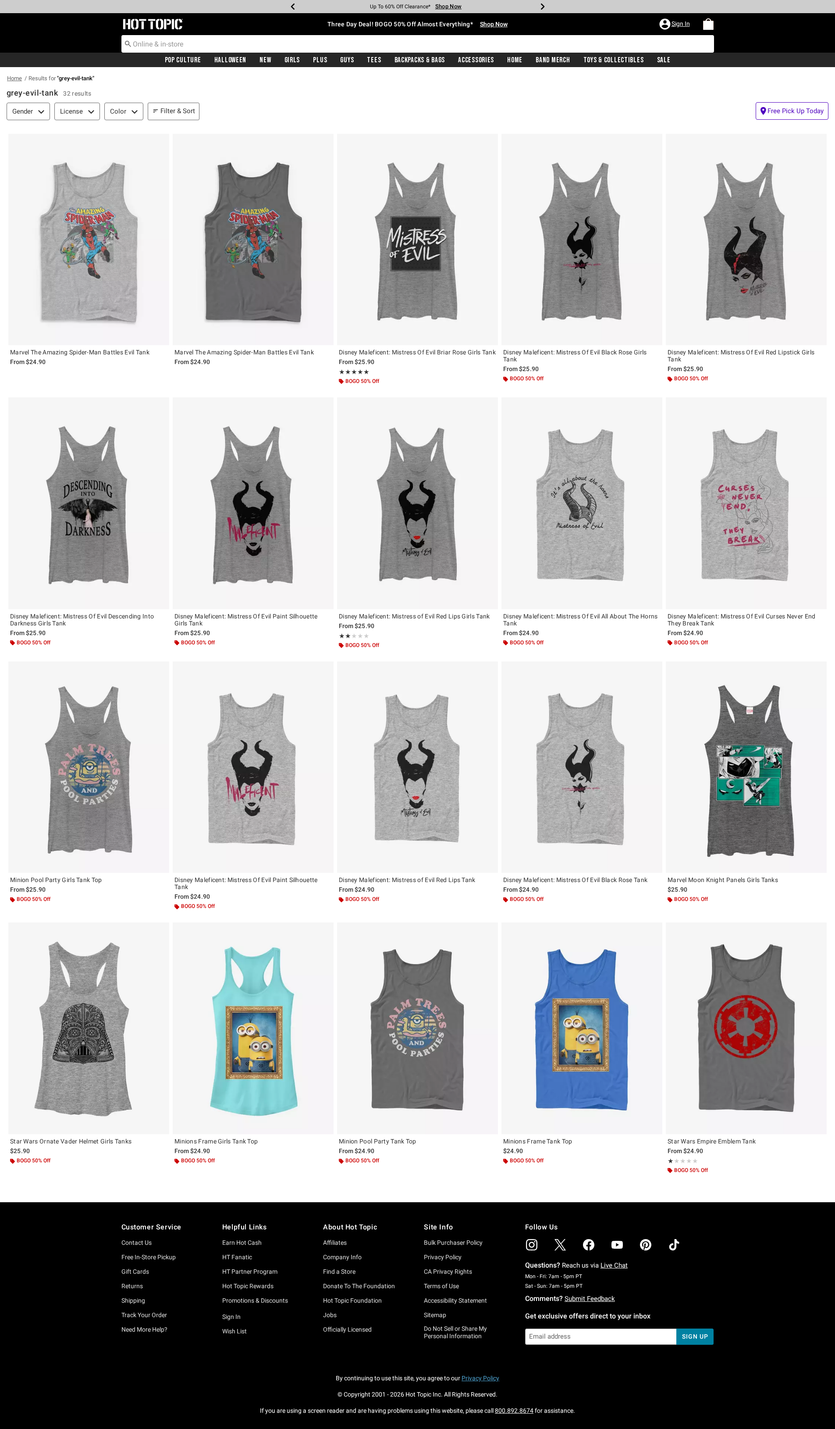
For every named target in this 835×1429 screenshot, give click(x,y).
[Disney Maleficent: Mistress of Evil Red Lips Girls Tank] (417, 503)
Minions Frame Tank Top (537, 1141)
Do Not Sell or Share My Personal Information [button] (455, 1332)
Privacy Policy (443, 1257)
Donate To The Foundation (359, 1286)
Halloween (230, 60)
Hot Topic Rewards (248, 1286)
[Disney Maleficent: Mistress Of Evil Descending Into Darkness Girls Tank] (88, 503)
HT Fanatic (237, 1257)
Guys (347, 60)
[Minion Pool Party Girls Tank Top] (88, 767)
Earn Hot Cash (242, 1242)
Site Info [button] (438, 1227)
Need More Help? (144, 1329)
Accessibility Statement (455, 1300)
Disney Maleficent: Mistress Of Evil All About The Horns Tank (580, 620)
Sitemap (435, 1314)
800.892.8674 (514, 1410)
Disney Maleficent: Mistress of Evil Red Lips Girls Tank (414, 616)
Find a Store (339, 1271)
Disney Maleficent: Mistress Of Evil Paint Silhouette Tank (246, 883)
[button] (675, 24)
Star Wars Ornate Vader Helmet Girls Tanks (70, 1141)
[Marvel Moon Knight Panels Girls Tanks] (746, 767)
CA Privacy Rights (448, 1271)
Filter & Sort (177, 111)
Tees (374, 60)
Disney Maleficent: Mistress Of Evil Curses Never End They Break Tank (742, 620)
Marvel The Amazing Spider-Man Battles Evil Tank (79, 352)
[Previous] (292, 6)
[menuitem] (708, 24)
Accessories (476, 60)
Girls (292, 60)
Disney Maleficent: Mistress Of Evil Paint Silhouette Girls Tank (246, 620)
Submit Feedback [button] (590, 1299)
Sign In (231, 1316)
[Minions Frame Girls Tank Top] (253, 1028)
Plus (320, 60)
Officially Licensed (347, 1329)
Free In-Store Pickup (148, 1257)
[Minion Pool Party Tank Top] (417, 1028)
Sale (664, 60)
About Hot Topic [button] (350, 1227)
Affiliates (335, 1242)
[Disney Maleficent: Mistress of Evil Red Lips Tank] (417, 767)
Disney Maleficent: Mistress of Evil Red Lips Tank (407, 879)
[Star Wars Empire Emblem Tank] (746, 1028)
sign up (695, 1336)
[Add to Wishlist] (160, 142)
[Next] (542, 6)
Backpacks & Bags (419, 60)
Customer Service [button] (151, 1227)
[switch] (792, 111)
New (265, 60)
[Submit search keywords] (128, 43)
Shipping (133, 1300)
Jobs (330, 1314)
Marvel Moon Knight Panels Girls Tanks (723, 879)
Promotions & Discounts (255, 1300)
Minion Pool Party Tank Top (377, 1141)
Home (514, 60)
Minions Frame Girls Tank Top (216, 1141)
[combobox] (417, 44)
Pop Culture (183, 60)
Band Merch (553, 60)
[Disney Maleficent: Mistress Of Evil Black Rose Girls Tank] (581, 240)
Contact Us (136, 1242)
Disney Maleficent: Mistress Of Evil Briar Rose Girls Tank (417, 352)
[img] (531, 1244)
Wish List (234, 1331)
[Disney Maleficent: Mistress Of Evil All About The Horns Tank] (581, 503)
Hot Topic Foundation (352, 1300)
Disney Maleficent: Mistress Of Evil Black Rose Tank (575, 879)
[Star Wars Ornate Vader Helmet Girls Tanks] (88, 1028)
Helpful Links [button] (244, 1227)
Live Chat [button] (614, 1265)
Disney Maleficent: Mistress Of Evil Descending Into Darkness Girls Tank (82, 620)
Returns (132, 1286)
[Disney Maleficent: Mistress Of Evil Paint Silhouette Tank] (253, 767)
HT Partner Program (249, 1271)
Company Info (342, 1257)
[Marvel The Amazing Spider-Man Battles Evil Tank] (88, 240)
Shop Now (448, 6)
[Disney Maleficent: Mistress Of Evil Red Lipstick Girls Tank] (746, 240)
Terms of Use (441, 1286)
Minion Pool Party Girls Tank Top (56, 879)
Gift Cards (135, 1271)
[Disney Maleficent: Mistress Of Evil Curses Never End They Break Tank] (746, 503)
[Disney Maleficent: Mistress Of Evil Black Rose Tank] (581, 767)
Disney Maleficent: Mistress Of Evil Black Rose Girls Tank (575, 356)
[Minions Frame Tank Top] (581, 1028)
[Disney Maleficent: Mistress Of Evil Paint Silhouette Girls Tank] (253, 503)
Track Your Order (144, 1314)
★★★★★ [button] (354, 371)
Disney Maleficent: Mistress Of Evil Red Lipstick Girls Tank (741, 356)
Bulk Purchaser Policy (453, 1242)
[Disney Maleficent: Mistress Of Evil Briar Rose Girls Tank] (417, 240)
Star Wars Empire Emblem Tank (712, 1141)
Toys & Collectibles (613, 60)
